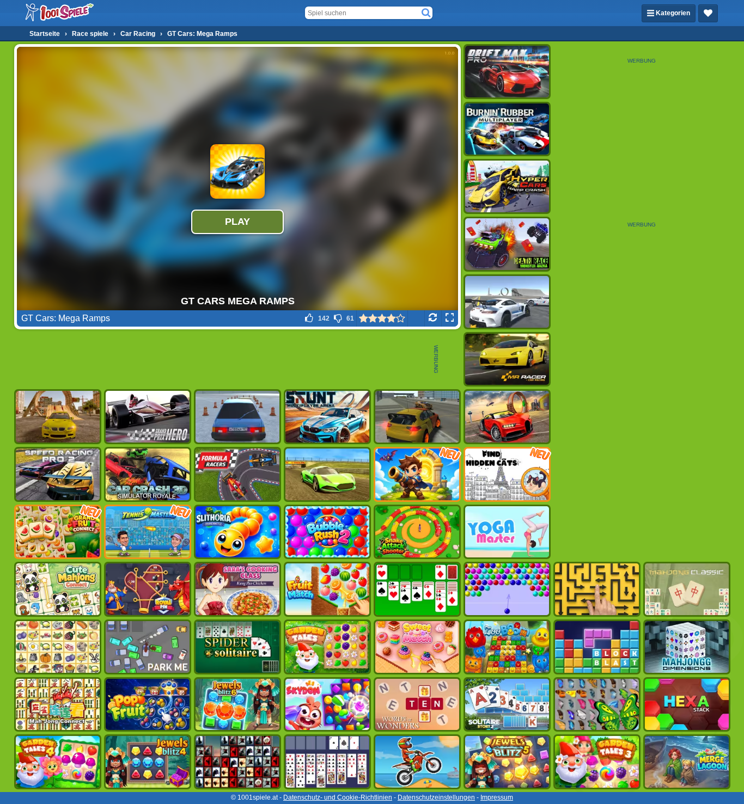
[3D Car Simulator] (417, 416)
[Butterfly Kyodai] (597, 704)
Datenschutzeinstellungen (436, 797)
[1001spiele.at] (59, 13)
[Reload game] (432, 318)
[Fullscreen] (449, 318)
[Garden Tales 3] (597, 761)
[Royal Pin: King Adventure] (147, 589)
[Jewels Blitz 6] (237, 704)
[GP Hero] (147, 416)
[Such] (425, 13)
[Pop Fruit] (147, 704)
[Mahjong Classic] (686, 589)
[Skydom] (327, 704)
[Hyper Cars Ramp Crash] (507, 186)
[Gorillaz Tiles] (237, 761)
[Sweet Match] (417, 646)
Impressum (496, 797)
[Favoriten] (708, 13)
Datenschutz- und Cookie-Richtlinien (337, 797)
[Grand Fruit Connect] (57, 532)
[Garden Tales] (327, 646)
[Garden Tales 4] (57, 761)
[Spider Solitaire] (237, 646)
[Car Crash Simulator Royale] (147, 474)
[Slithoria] (237, 532)
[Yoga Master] (507, 532)
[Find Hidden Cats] (507, 474)
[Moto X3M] (417, 761)
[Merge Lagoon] (686, 761)
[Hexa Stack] (686, 704)
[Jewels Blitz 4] (147, 761)
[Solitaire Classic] (417, 589)
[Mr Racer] (507, 359)
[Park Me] (147, 646)
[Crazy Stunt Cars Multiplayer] (507, 301)
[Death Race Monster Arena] (507, 244)
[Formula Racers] (237, 474)
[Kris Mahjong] (57, 646)
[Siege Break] (417, 474)
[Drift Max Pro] (507, 71)
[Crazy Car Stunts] (57, 416)
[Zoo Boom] (507, 646)
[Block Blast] (597, 646)
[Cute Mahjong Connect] (57, 589)
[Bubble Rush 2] (327, 532)
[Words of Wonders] (417, 704)
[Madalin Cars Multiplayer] (327, 474)
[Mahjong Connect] (57, 704)
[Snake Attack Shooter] (417, 532)
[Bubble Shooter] (507, 589)
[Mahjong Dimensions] (686, 646)
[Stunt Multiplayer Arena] (327, 416)
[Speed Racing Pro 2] (57, 474)
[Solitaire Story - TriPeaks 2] (507, 704)
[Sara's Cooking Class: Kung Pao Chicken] (237, 589)
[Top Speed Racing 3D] (507, 416)
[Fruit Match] (327, 589)
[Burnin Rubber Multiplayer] (507, 129)
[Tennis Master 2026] (147, 532)
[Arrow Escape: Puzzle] (597, 589)
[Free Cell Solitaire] (327, 761)
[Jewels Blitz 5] (507, 761)
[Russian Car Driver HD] (237, 416)
